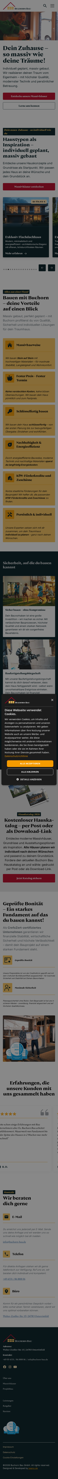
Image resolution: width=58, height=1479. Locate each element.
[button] (29, 779)
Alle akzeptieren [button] (30, 763)
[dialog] (29, 739)
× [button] (52, 700)
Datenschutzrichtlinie (16, 756)
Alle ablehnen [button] (30, 771)
